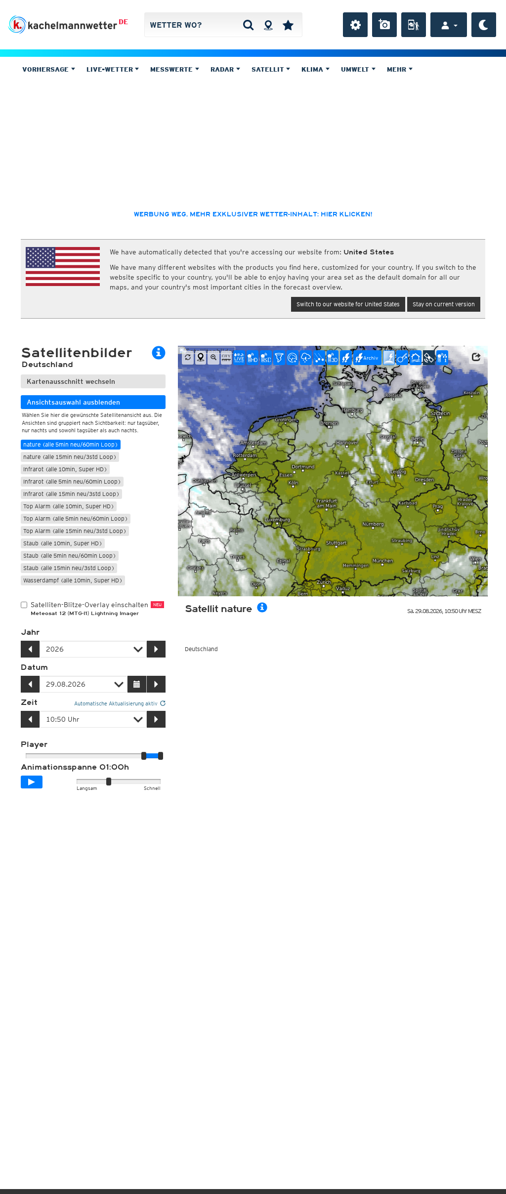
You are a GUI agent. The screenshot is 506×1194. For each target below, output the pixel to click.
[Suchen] (248, 25)
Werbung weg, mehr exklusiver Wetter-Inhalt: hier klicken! (253, 214)
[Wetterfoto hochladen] (384, 24)
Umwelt (356, 69)
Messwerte (172, 69)
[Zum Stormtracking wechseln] (402, 357)
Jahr (30, 632)
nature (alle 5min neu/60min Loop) (70, 444)
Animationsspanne (75, 767)
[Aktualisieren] (188, 358)
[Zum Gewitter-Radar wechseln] (306, 357)
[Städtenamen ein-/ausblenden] (226, 358)
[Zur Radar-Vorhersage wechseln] (292, 357)
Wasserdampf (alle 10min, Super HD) (73, 580)
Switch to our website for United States (348, 304)
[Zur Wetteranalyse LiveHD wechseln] (239, 357)
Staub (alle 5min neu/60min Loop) (69, 555)
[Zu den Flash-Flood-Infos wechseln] (416, 357)
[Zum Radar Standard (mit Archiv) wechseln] (266, 357)
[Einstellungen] (355, 24)
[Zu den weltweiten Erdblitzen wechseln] (389, 357)
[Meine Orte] (288, 25)
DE (123, 22)
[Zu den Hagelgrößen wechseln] (319, 357)
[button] (476, 357)
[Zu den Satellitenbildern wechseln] (429, 357)
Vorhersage (46, 69)
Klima (313, 69)
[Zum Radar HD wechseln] (252, 357)
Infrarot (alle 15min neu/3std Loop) (71, 493)
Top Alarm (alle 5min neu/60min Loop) (75, 518)
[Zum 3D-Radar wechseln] (332, 357)
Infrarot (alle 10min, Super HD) (65, 469)
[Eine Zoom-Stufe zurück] (213, 358)
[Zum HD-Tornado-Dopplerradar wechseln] (279, 357)
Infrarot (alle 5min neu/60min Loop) (72, 481)
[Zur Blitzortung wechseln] (346, 357)
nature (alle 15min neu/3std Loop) (70, 456)
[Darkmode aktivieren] (483, 24)
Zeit (29, 702)
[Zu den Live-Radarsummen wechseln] (442, 357)
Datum (34, 667)
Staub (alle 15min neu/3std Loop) (69, 568)
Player (34, 744)
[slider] (160, 756)
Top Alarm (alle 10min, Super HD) (68, 506)
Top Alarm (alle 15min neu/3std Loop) (74, 531)
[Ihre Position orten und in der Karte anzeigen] (200, 358)
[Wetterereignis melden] (413, 24)
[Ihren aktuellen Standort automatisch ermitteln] (268, 25)
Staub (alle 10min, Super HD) (62, 543)
